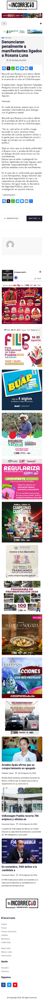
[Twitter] (9, 985)
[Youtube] (15, 985)
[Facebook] (3, 985)
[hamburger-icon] (4, 23)
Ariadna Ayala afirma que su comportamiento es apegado (18, 766)
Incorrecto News (8, 824)
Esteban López (8, 773)
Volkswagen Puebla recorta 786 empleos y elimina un (20, 817)
